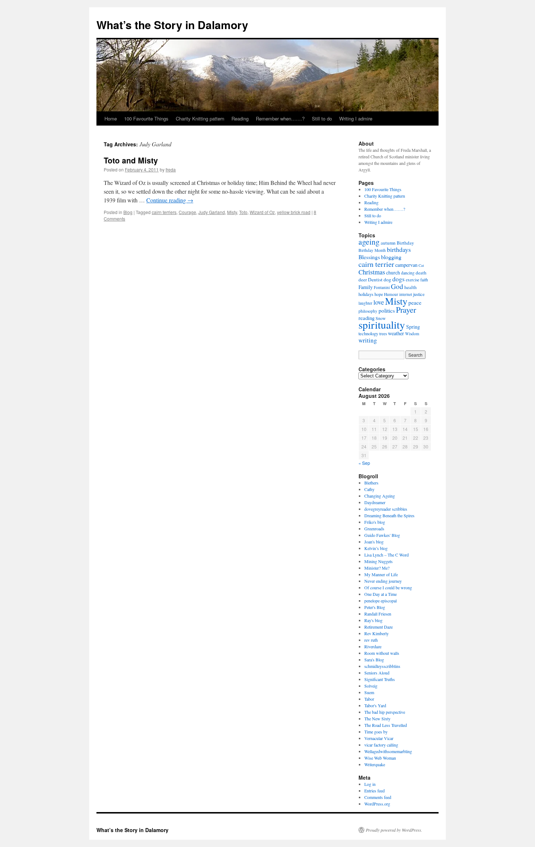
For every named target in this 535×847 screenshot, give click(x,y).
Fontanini (382, 287)
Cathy (369, 489)
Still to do (322, 118)
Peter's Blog (374, 607)
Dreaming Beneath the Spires (389, 515)
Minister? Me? (376, 568)
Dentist (375, 279)
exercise (412, 279)
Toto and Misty (131, 160)
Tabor (369, 699)
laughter (365, 303)
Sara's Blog (374, 659)
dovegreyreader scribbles (385, 509)
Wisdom (412, 333)
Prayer (406, 309)
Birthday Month (372, 250)
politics (387, 310)
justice (419, 294)
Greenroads (374, 528)
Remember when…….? (280, 118)
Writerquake (374, 764)
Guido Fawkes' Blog (382, 535)
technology (368, 334)
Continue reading (169, 200)
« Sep (364, 463)
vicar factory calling (381, 745)
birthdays (399, 249)
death (421, 272)
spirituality (381, 324)
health (410, 287)
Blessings (369, 257)
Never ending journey (383, 581)
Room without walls (381, 653)
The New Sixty (377, 718)
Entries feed (374, 790)
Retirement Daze (378, 627)
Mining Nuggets (378, 561)
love (378, 302)
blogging (391, 257)
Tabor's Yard (375, 705)
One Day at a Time (380, 594)
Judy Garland (211, 212)
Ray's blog (373, 620)
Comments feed (377, 797)
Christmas (371, 272)
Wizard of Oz (262, 212)
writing (367, 340)
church (393, 272)
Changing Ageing (379, 496)
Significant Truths (379, 679)
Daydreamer (374, 502)
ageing (369, 241)
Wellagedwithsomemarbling (388, 751)
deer (362, 279)
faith (424, 279)
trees (383, 333)
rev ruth (371, 640)
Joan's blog (374, 542)
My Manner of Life (381, 574)
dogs (398, 279)
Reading (240, 118)
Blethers (371, 483)
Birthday (405, 243)
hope (378, 294)
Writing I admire (355, 118)
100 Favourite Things (146, 118)
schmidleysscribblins (382, 666)
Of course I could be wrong (388, 587)
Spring (413, 326)
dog (387, 279)
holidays (365, 294)
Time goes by (376, 732)
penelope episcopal (380, 600)
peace (414, 302)
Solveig (370, 686)
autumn (388, 243)
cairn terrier (376, 264)
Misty (232, 212)
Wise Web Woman (380, 758)
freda (171, 169)
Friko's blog (374, 522)
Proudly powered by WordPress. (394, 830)
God (397, 286)
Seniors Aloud (376, 673)
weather (396, 333)
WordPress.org (377, 804)
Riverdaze (372, 646)
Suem (369, 692)
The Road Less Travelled (385, 725)
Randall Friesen (377, 614)
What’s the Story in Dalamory (172, 24)
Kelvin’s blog (376, 548)
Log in (370, 784)
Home (110, 118)
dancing (408, 273)
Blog (127, 212)
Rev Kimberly (376, 633)
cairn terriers (164, 212)
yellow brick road (293, 212)
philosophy (367, 311)
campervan (406, 264)
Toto (243, 212)
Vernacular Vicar (378, 738)
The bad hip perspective (384, 712)
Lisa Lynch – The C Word (386, 555)
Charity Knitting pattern (200, 118)
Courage (187, 212)
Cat (421, 265)
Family (365, 287)
